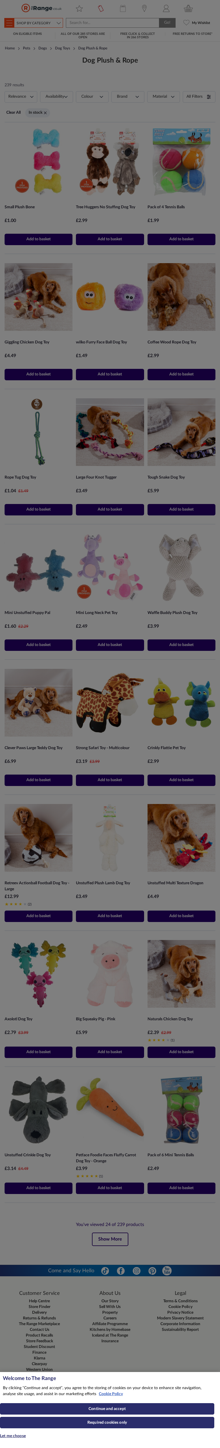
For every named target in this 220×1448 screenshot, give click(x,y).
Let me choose (13, 1436)
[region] (110, 1410)
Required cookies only (107, 1423)
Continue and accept (107, 1409)
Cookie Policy (111, 1394)
